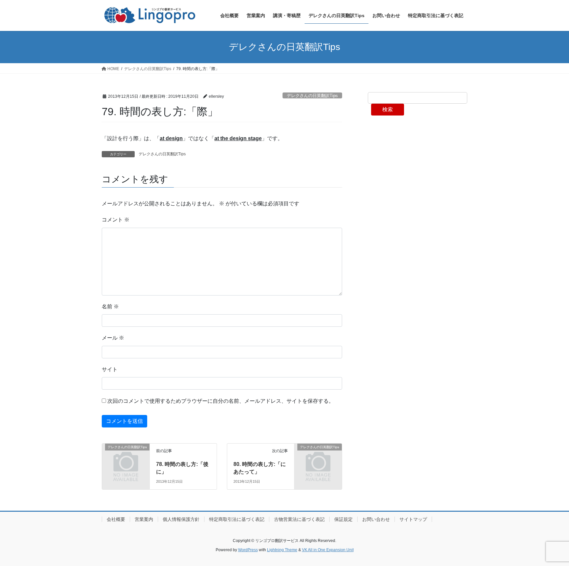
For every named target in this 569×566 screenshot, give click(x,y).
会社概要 (116, 519)
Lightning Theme (282, 550)
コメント (115, 219)
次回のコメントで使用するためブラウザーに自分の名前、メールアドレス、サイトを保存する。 (220, 401)
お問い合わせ (376, 519)
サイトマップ (413, 519)
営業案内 (144, 519)
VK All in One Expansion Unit (328, 550)
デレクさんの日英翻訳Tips (312, 95)
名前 (110, 306)
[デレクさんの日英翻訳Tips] (125, 458)
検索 (387, 109)
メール (113, 338)
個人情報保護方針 (181, 519)
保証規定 (343, 519)
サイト (110, 369)
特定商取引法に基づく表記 (236, 519)
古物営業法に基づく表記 (299, 519)
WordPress (248, 550)
